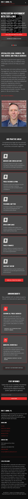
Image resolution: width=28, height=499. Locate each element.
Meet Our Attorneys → (7, 95)
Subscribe (14, 398)
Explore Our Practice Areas (14, 34)
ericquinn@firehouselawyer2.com (9, 451)
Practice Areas (5, 428)
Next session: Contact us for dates (13, 359)
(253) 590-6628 (4, 449)
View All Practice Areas (14, 280)
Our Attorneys (5, 431)
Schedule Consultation (14, 38)
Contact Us (4, 436)
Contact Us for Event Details (14, 367)
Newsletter (4, 433)
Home (2, 426)
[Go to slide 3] (14, 45)
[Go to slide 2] (13, 45)
